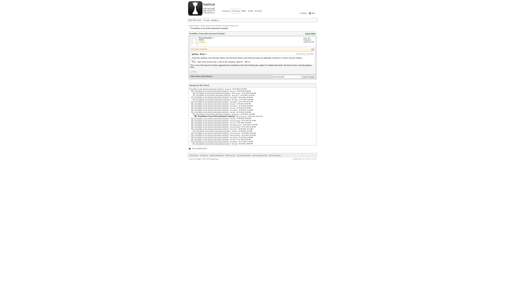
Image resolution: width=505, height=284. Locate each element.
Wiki (244, 11)
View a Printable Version (199, 148)
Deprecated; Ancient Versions (211, 26)
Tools (250, 11)
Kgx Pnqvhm (205, 38)
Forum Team (193, 155)
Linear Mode (310, 33)
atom (233, 91)
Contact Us (204, 155)
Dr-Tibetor (237, 93)
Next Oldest (195, 76)
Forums (236, 11)
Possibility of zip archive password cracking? (206, 89)
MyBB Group (214, 159)
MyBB (199, 159)
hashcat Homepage (217, 155)
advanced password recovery (208, 8)
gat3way (235, 110)
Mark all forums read (259, 155)
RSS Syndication (275, 155)
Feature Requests (229, 26)
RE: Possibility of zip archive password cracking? (210, 91)
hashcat (226, 11)
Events (258, 11)
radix (235, 143)
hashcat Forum (194, 26)
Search (304, 13)
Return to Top (230, 155)
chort (234, 108)
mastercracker (237, 125)
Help (313, 13)
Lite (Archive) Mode (244, 155)
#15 (312, 49)
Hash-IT (236, 95)
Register (214, 20)
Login (208, 20)
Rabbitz (234, 97)
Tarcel (229, 89)
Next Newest (207, 76)
